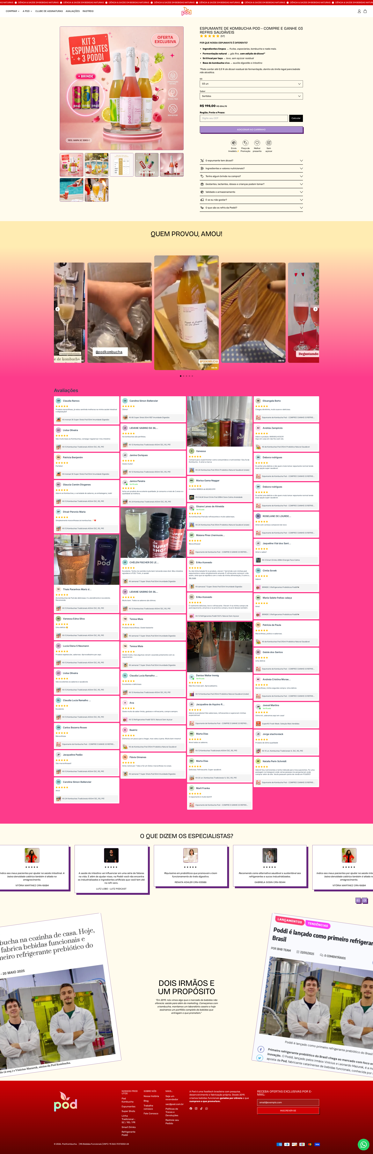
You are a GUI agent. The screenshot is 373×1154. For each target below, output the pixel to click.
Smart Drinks (129, 1127)
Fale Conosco (151, 1113)
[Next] (315, 309)
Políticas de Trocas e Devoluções (172, 1112)
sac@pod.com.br (175, 1104)
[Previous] (57, 309)
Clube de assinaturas (49, 11)
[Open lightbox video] (186, 312)
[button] (71, 165)
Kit (201, 79)
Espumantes (128, 1106)
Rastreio (88, 11)
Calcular (296, 118)
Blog (146, 1100)
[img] (210, 36)
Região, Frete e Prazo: (212, 112)
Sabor (202, 91)
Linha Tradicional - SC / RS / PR (128, 1119)
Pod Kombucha (69, 1144)
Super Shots (128, 1111)
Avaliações (73, 11)
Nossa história (151, 1096)
